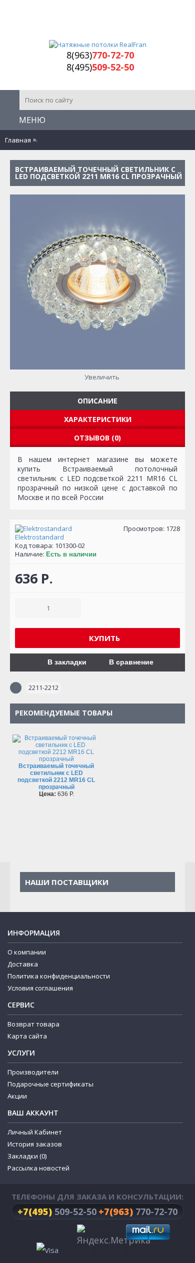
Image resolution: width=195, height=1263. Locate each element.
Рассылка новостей (39, 1168)
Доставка (23, 964)
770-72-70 (138, 1212)
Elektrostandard (39, 537)
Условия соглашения (40, 988)
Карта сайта (27, 1036)
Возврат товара (34, 1024)
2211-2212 (43, 687)
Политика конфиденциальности (59, 976)
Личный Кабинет (35, 1132)
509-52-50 (57, 1212)
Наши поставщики (66, 882)
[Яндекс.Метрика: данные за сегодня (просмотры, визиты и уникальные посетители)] (113, 1236)
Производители (33, 1072)
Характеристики (98, 419)
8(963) (100, 55)
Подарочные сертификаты (51, 1084)
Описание (98, 401)
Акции (17, 1096)
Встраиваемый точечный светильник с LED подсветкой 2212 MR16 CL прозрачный (56, 776)
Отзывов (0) (97, 437)
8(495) (100, 67)
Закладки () (27, 1156)
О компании (27, 952)
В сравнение (131, 662)
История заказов (35, 1144)
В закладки (67, 662)
